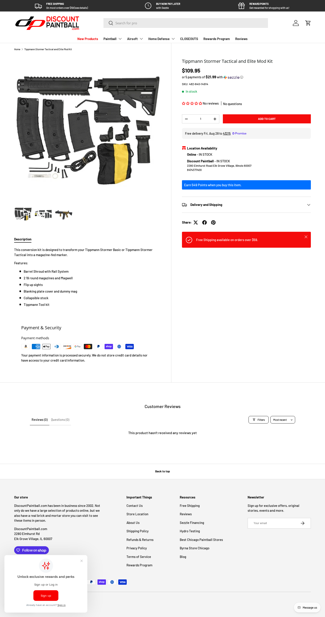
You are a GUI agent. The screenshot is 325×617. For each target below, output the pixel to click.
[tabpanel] (87, 277)
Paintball (110, 39)
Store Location (137, 514)
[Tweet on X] (195, 222)
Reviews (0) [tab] (40, 420)
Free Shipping (190, 506)
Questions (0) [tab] (60, 420)
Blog (183, 557)
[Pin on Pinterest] (213, 222)
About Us (133, 523)
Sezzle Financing (192, 523)
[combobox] (185, 23)
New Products (87, 39)
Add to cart (267, 119)
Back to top (162, 471)
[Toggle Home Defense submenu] (173, 38)
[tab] (22, 239)
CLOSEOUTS (189, 39)
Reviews (241, 39)
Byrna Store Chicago (194, 548)
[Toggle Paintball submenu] (120, 38)
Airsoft (132, 39)
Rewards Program (216, 39)
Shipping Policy (137, 531)
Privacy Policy (136, 548)
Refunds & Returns (139, 540)
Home (17, 49)
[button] (308, 23)
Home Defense (159, 39)
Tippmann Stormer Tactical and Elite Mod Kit (48, 49)
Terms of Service (138, 557)
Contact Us (134, 506)
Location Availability (202, 148)
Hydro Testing (190, 531)
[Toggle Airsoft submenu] (141, 38)
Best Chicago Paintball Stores (201, 540)
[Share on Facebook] (204, 222)
